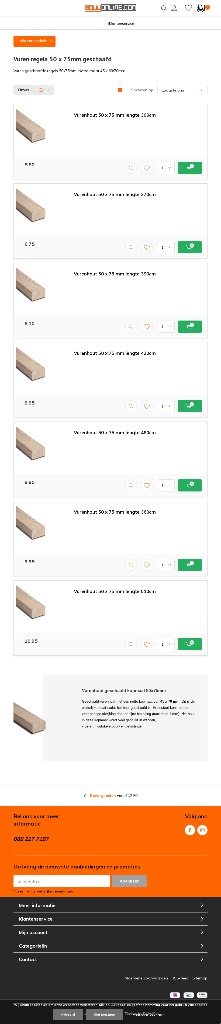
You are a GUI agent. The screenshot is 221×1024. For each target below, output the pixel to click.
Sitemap (200, 978)
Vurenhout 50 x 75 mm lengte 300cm (115, 115)
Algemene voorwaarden (146, 978)
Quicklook (131, 168)
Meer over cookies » (148, 1014)
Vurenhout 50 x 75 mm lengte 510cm (115, 591)
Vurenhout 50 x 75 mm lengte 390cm (115, 274)
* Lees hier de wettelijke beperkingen (43, 891)
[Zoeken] (164, 8)
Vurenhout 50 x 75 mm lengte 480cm (115, 432)
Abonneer (129, 881)
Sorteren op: (142, 89)
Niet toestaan (104, 1014)
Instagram (202, 830)
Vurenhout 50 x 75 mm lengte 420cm (115, 353)
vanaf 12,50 (113, 795)
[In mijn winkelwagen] (190, 168)
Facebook (190, 830)
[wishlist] (188, 8)
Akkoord (68, 1014)
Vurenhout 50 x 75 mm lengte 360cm (115, 512)
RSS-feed (180, 978)
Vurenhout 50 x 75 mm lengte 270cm (115, 194)
